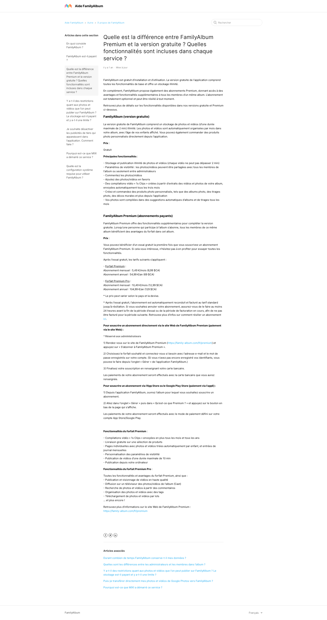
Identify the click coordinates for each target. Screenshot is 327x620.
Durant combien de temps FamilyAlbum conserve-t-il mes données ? (144, 558)
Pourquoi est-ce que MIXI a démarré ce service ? (81, 155)
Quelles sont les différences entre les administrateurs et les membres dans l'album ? (154, 564)
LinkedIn (115, 535)
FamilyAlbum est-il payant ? (81, 58)
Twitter (110, 535)
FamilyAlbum (72, 612)
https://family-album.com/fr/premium (190, 342)
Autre (90, 22)
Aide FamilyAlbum (74, 22)
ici (104, 318)
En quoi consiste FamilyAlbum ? (76, 45)
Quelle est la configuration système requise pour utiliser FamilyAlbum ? (79, 171)
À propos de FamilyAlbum (110, 22)
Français (254, 612)
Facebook (105, 535)
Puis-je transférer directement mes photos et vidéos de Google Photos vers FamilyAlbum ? (158, 581)
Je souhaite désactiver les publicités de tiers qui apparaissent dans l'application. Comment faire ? (81, 136)
